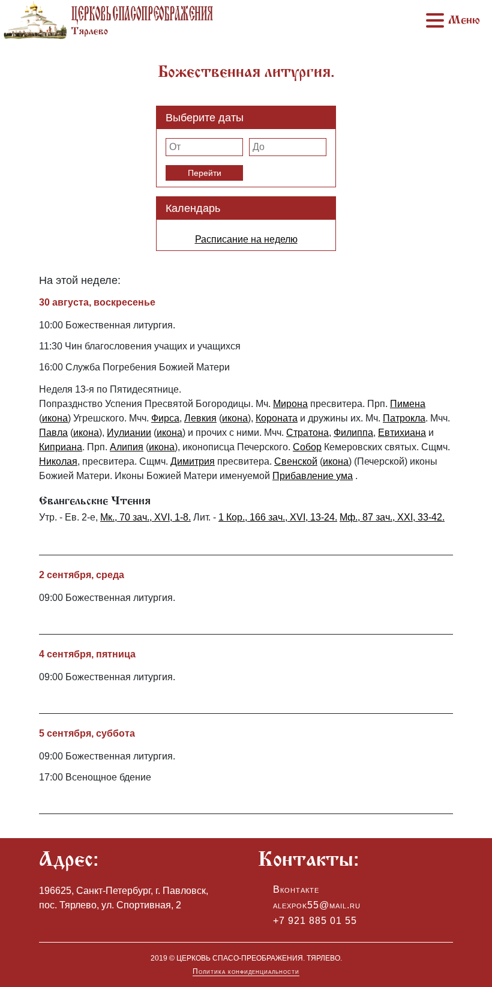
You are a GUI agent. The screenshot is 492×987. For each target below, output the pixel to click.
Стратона (307, 432)
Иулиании (129, 432)
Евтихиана (402, 432)
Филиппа (353, 432)
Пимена (407, 404)
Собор (307, 447)
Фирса (165, 418)
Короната (277, 418)
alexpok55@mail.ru (317, 905)
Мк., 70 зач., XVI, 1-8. (145, 517)
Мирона (290, 404)
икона (55, 418)
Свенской (295, 461)
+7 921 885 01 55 (315, 921)
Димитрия (192, 461)
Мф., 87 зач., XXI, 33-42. (392, 517)
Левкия (200, 418)
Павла (53, 432)
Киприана (60, 447)
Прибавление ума (312, 476)
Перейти (204, 173)
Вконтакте (296, 889)
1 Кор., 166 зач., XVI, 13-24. (277, 517)
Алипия (126, 447)
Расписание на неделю (246, 239)
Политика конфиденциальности (246, 971)
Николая (58, 461)
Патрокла (404, 418)
